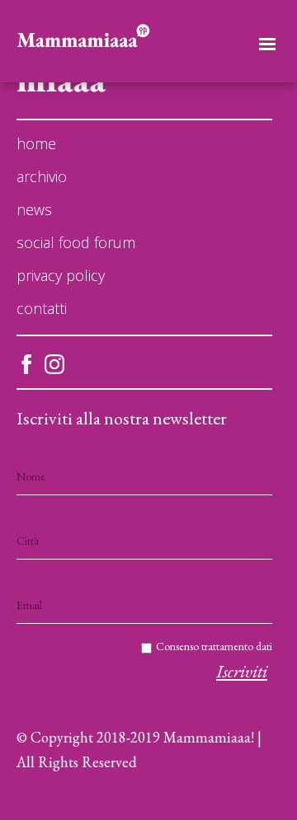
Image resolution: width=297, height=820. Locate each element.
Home (36, 143)
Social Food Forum (75, 242)
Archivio (41, 176)
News (34, 209)
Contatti (41, 308)
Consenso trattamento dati (214, 646)
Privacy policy (60, 275)
